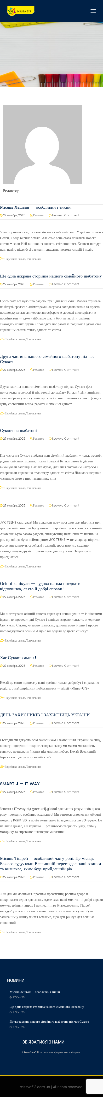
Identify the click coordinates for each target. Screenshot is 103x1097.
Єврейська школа (15, 259)
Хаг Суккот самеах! (18, 658)
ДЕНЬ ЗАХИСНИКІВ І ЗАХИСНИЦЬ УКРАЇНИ (45, 715)
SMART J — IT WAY (20, 784)
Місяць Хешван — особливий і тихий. (36, 207)
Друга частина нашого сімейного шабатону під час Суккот (47, 359)
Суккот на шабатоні (18, 430)
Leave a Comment (65, 215)
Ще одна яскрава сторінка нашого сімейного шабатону (51, 276)
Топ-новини (33, 259)
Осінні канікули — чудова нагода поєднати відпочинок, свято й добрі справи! (40, 586)
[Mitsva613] (21, 11)
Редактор (38, 215)
